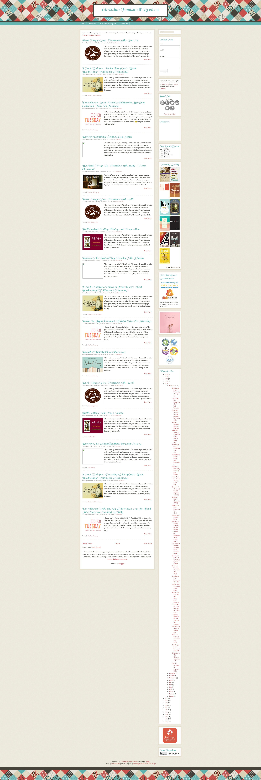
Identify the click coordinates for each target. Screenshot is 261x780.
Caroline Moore (115, 763)
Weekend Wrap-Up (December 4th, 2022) (176, 638)
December (172, 386)
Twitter (176, 85)
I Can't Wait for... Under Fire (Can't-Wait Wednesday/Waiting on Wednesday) (109, 70)
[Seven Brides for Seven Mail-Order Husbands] (165, 181)
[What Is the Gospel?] (175, 229)
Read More (147, 60)
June (170, 684)
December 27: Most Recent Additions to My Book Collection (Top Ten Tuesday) (113, 104)
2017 (166, 707)
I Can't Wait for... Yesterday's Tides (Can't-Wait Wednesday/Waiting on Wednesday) (112, 476)
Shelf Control (91, 437)
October (171, 675)
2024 (166, 379)
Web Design (152, 763)
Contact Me (124, 24)
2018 (166, 705)
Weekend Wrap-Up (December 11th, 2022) (176, 570)
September (172, 678)
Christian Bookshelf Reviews (130, 9)
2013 (166, 717)
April (170, 689)
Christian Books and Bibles (91, 35)
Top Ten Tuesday (93, 130)
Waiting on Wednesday (94, 95)
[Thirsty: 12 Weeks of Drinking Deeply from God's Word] (165, 214)
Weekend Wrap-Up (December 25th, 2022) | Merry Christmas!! (113, 167)
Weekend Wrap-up (93, 192)
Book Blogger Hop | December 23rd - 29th (107, 199)
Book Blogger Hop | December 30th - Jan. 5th (110, 40)
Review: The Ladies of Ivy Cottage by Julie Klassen (176, 559)
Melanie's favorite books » (173, 267)
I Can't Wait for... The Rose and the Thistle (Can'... (176, 608)
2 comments (118, 43)
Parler (166, 114)
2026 (166, 374)
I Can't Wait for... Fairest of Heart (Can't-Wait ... (176, 481)
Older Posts (148, 543)
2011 (166, 721)
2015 (166, 712)
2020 (166, 701)
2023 (166, 381)
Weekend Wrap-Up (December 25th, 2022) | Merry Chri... (176, 436)
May (170, 687)
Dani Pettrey (91, 467)
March (171, 691)
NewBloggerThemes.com (140, 763)
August (171, 680)
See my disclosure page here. (117, 559)
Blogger (121, 564)
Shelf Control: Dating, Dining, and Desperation (110, 229)
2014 (166, 714)
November (172, 673)
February (171, 694)
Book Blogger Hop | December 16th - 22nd (107, 382)
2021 (166, 698)
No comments (119, 202)
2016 (166, 710)
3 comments (118, 514)
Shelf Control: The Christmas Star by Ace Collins (176, 657)
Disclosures (92, 24)
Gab (174, 114)
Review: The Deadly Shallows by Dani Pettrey (111, 443)
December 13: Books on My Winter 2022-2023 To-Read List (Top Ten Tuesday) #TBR (116, 510)
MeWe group (165, 85)
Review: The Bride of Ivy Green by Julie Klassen (113, 258)
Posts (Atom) (96, 547)
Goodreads (163, 88)
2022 (166, 383)
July (170, 682)
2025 (166, 376)
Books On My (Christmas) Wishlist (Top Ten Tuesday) (116, 321)
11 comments (118, 108)
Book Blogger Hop (93, 222)
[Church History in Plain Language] (175, 246)
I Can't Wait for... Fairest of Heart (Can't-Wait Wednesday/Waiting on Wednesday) (112, 288)
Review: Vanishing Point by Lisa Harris (107, 136)
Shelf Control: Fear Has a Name (102, 412)
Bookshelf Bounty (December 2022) (103, 352)
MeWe (170, 114)
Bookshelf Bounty (93, 376)
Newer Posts (87, 543)
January (171, 696)
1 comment (120, 74)
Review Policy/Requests (108, 24)
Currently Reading (170, 164)
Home (83, 24)
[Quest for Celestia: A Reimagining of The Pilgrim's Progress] (175, 215)
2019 (166, 703)
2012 (166, 719)
